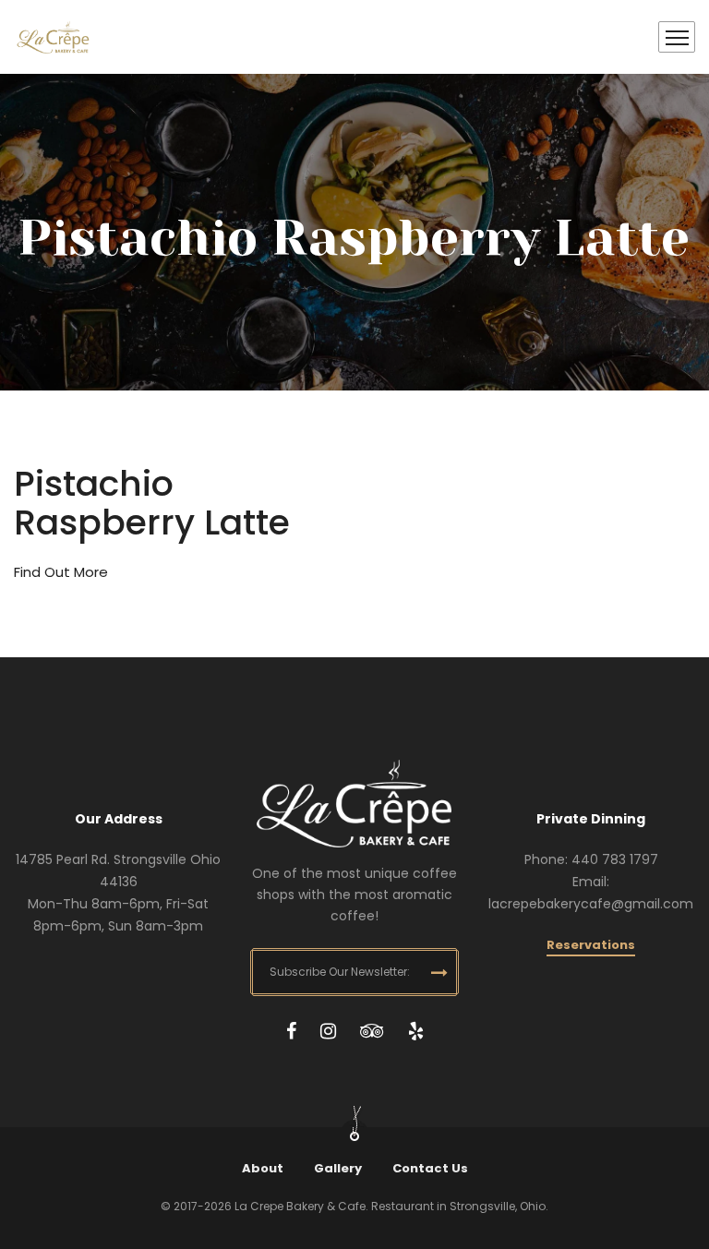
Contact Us (430, 1168)
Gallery (338, 1168)
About (262, 1168)
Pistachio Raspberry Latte (152, 502)
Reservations (591, 945)
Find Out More (61, 572)
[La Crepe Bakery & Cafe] (53, 37)
